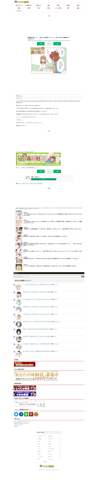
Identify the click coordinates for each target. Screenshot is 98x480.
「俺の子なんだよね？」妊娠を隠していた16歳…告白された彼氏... (36, 292)
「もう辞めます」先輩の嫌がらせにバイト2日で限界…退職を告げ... (36, 343)
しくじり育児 (58, 8)
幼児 (39, 8)
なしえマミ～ (57, 321)
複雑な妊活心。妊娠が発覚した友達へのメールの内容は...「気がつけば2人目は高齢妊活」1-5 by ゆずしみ (45, 236)
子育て (58, 5)
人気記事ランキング (41, 436)
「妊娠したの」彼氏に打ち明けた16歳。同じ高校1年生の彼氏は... (36, 329)
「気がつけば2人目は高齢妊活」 (24, 151)
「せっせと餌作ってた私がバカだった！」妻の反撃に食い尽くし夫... (36, 284)
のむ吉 (56, 299)
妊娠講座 (39, 438)
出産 (39, 443)
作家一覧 (49, 43)
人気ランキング (19, 5)
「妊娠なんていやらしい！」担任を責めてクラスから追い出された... (36, 321)
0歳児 (68, 5)
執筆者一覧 (28, 5)
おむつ (39, 448)
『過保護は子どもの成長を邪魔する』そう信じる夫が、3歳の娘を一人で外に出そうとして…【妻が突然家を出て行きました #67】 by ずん (52, 228)
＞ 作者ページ (43, 179)
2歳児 (19, 8)
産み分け (24, 183)
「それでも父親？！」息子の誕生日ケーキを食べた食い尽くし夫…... (36, 314)
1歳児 (78, 5)
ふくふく (55, 292)
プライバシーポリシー (18, 424)
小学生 (48, 8)
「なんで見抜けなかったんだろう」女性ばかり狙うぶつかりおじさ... (36, 299)
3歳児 (29, 8)
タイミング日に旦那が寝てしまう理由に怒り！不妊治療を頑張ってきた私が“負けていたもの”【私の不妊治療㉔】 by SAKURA (49, 266)
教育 (39, 453)
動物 (78, 8)
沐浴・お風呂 (51, 448)
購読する (17, 273)
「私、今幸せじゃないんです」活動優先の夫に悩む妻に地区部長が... (36, 351)
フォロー (19, 167)
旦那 (68, 8)
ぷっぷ (56, 351)
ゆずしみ (20, 95)
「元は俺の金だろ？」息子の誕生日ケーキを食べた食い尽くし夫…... (36, 306)
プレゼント (19, 10)
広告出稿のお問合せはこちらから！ (21, 423)
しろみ (56, 284)
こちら (32, 208)
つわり (50, 441)
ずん (55, 336)
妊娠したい (38, 5)
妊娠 (49, 5)
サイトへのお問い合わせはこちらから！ (22, 421)
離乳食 (39, 451)
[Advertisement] (49, 25)
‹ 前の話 (40, 43)
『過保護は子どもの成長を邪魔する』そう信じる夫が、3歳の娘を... (36, 336)
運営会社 (16, 426)
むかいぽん (56, 343)
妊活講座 (50, 436)
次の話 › (57, 43)
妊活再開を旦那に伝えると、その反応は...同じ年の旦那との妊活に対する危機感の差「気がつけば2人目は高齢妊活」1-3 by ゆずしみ (51, 258)
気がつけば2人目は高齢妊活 (37, 183)
